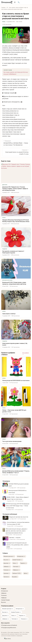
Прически (6, 576)
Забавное (7, 566)
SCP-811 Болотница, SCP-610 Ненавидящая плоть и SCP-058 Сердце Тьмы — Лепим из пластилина (17, 505)
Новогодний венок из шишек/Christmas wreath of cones (17, 152)
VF (7, 7)
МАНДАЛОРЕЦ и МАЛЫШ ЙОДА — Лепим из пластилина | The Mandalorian (15, 143)
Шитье (26, 573)
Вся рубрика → (25, 353)
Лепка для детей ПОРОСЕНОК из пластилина (15, 380)
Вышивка (15, 576)
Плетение (16, 566)
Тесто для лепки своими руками (11, 441)
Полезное (7, 570)
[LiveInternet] (2, 638)
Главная (3, 7)
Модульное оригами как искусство (18, 517)
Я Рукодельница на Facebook (9, 625)
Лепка (3, 21)
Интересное (21, 556)
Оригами (7, 573)
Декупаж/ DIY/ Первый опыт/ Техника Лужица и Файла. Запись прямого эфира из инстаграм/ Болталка (15, 188)
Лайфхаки (16, 570)
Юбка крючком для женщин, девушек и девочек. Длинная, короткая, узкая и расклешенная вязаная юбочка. (16, 531)
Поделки (4, 248)
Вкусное (7, 559)
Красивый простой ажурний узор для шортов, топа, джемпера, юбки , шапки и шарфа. (17, 545)
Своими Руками (17, 559)
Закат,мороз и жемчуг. (9, 313)
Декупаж (4, 184)
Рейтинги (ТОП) (16, 573)
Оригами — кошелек (14, 537)
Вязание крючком (7, 280)
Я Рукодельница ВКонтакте (8, 627)
